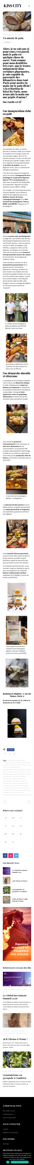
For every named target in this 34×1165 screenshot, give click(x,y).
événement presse (25, 774)
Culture (21, 1031)
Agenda (5, 989)
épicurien (18, 769)
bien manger (12, 760)
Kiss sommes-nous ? (9, 1111)
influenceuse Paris (9, 778)
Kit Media (6, 1144)
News (25, 989)
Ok (8, 1162)
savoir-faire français (16, 792)
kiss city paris (11, 783)
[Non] (32, 1158)
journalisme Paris (9, 781)
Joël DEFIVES (20, 778)
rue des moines (17, 790)
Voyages (5, 1035)
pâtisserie (8, 790)
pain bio (18, 788)
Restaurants (16, 34)
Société (5, 992)
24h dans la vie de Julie (10, 1031)
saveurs (5, 792)
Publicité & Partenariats (10, 1132)
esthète (15, 774)
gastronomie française (11, 776)
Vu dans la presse (8, 1114)
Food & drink (7, 34)
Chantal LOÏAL (25, 765)
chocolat (6, 767)
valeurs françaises (24, 795)
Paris (24, 788)
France (5, 1033)
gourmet (23, 776)
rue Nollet (26, 790)
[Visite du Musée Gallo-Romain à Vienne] (6, 899)
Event (17, 989)
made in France (16, 785)
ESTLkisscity (7, 42)
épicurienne (26, 769)
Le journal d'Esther (15, 1033)
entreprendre (15, 767)
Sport (14, 1071)
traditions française (10, 795)
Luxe (21, 989)
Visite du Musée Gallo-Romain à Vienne (20, 900)
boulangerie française (17, 762)
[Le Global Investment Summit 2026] (6, 870)
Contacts (5, 1129)
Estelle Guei (18, 772)
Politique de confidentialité (20, 1162)
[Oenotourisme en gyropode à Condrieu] (6, 890)
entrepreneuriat (8, 769)
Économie (11, 989)
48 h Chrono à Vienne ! (20, 881)
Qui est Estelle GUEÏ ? (9, 1118)
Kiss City (18, 781)
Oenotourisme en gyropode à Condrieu (19, 890)
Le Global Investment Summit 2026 (19, 871)
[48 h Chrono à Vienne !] (6, 880)
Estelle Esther (8, 772)
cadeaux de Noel (14, 765)
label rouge (21, 783)
